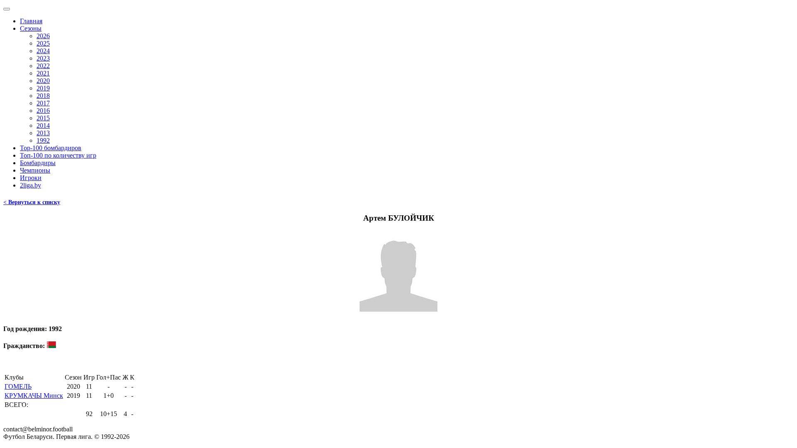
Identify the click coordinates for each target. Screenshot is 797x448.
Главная (31, 20)
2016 (43, 110)
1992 (43, 140)
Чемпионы (35, 170)
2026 (43, 35)
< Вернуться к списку (31, 202)
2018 (43, 95)
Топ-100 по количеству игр (58, 155)
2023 (43, 58)
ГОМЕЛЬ (18, 386)
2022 (43, 65)
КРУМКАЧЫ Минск (34, 395)
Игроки (31, 177)
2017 (43, 103)
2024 (43, 50)
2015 (43, 118)
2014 (43, 125)
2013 (43, 132)
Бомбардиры (38, 162)
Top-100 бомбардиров (50, 147)
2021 (43, 73)
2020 (43, 80)
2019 (43, 88)
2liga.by (30, 185)
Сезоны (31, 28)
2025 (43, 43)
